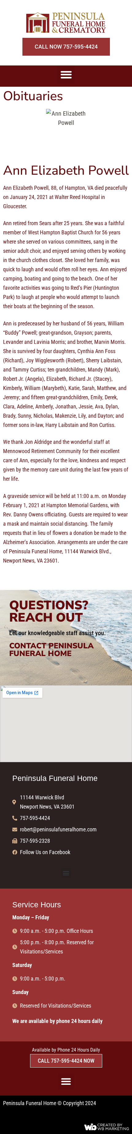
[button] (66, 75)
